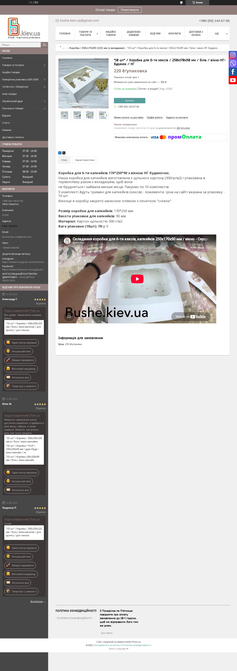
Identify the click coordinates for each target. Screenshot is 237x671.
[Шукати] (44, 45)
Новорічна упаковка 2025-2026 (20, 79)
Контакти (174, 33)
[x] (63, 153)
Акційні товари (11, 72)
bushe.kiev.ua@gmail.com (16, 236)
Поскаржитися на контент (107, 645)
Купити (129, 100)
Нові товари (9, 94)
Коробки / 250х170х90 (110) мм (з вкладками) (97, 47)
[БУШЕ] (24, 26)
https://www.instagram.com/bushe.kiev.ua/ (24, 262)
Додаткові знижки (134, 33)
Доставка (106, 633)
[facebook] (59, 153)
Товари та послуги (13, 65)
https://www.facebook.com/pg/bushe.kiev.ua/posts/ (24, 269)
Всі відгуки (37, 601)
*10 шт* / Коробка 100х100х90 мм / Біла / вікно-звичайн (22, 458)
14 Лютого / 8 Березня (15, 86)
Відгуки (6, 115)
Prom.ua (136, 642)
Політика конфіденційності (137, 645)
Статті (6, 122)
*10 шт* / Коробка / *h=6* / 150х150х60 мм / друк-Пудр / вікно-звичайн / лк (22, 449)
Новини (6, 130)
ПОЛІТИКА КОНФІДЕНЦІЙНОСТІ (74, 618)
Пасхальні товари (12, 108)
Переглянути (130, 9)
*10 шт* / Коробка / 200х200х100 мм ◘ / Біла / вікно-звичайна (24, 440)
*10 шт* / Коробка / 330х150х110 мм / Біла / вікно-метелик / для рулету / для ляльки (24, 327)
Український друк (12, 101)
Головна (7, 57)
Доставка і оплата (13, 137)
